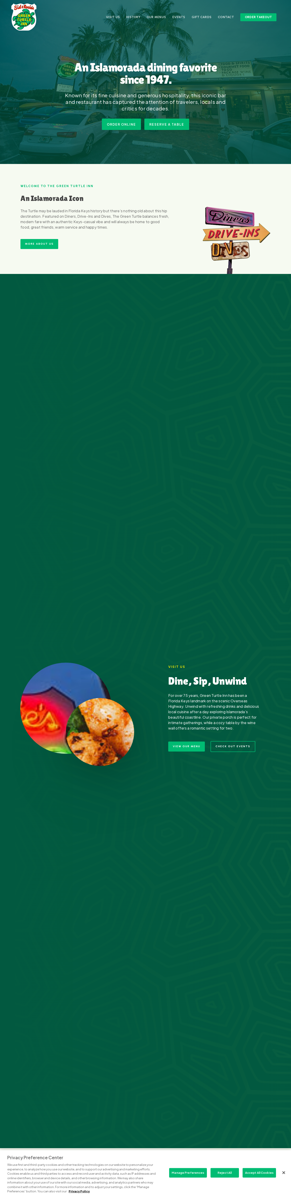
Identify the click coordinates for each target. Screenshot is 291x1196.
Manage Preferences (188, 1172)
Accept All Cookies (259, 1172)
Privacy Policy (79, 1191)
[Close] (284, 1173)
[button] (121, 124)
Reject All (225, 1172)
